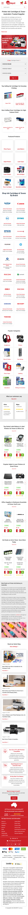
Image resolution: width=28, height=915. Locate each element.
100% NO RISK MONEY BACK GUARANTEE (14, 811)
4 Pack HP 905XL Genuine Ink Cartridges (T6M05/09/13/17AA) (8, 560)
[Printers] (20, 338)
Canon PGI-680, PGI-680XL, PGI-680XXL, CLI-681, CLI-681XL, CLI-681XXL (20, 104)
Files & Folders (7, 359)
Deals (2, 829)
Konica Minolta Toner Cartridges (7, 268)
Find (13, 78)
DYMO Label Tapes (20, 225)
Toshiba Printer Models (7, 322)
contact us (18, 614)
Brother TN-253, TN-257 (20, 128)
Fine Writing (20, 359)
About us (3, 821)
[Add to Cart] (10, 455)
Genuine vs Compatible (7, 857)
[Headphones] (7, 338)
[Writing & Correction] (20, 381)
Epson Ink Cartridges (7, 238)
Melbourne (5, 897)
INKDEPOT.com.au (18, 907)
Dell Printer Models (7, 223)
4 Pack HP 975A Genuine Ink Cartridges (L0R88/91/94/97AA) (20, 560)
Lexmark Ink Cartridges (20, 281)
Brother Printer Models (7, 208)
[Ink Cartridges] (21, 169)
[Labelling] (20, 367)
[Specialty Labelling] (21, 182)
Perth (14, 897)
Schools (3, 831)
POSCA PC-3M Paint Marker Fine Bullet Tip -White (20, 520)
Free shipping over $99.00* (15, 840)
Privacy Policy (18, 825)
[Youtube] (15, 844)
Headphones (7, 345)
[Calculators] (7, 381)
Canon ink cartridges (12, 891)
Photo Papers (7, 149)
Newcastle (13, 899)
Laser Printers (7, 174)
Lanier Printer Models (7, 279)
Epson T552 (8, 103)
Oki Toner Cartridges (7, 295)
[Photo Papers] (7, 144)
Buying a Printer (7, 855)
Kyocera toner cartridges (15, 894)
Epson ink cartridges (12, 892)
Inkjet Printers (7, 161)
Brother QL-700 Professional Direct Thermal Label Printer (20, 445)
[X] (11, 844)
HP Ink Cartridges (20, 251)
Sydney (22, 896)
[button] (26, 42)
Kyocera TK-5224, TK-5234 (8, 128)
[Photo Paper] (7, 367)
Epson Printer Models (7, 236)
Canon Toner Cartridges (20, 212)
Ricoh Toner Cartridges (20, 297)
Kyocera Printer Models (20, 264)
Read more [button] (4, 31)
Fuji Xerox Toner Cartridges (20, 238)
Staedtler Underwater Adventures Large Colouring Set (8, 521)
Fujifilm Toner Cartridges (7, 251)
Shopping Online (18, 857)
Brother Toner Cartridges (7, 212)
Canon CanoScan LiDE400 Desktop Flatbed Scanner (8, 483)
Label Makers (20, 149)
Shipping (3, 825)
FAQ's (14, 859)
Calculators (7, 387)
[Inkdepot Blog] (19, 844)
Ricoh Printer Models (21, 294)
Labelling (20, 373)
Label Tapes (21, 161)
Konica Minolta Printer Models (7, 265)
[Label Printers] (21, 144)
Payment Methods (19, 833)
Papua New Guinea (7, 902)
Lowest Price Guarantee (18, 855)
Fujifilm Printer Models (7, 249)
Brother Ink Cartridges (7, 210)
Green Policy (17, 823)
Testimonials (4, 833)
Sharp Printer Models (21, 309)
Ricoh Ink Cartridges (21, 295)
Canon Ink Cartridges (21, 210)
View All (14, 431)
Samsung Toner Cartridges (7, 310)
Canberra (8, 899)
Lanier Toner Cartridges (7, 281)
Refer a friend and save (20, 831)
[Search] (24, 7)
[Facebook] (7, 844)
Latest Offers (17, 821)
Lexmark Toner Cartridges (21, 282)
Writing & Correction (20, 387)
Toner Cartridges (7, 187)
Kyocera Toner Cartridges (21, 265)
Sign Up (14, 798)
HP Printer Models (20, 249)
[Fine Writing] (20, 353)
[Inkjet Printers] (7, 157)
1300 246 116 (14, 838)
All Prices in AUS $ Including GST (14, 809)
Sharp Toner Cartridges (20, 310)
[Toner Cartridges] (7, 182)
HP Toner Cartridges (21, 252)
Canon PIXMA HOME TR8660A (20, 482)
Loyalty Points (4, 835)
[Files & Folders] (7, 353)
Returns (3, 827)
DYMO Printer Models (21, 223)
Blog (24, 857)
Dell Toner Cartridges (7, 225)
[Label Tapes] (21, 157)
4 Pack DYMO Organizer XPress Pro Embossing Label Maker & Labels (8, 446)
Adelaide (18, 897)
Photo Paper (7, 373)
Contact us (3, 823)
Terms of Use (17, 827)
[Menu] (2, 3)
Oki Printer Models (7, 294)
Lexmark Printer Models (20, 279)
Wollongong (9, 901)
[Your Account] (25, 3)
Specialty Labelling (21, 187)
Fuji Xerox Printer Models (21, 236)
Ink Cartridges (20, 174)
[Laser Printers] (7, 169)
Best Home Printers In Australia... (10, 739)
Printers (20, 345)
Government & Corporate (20, 829)
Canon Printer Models (20, 208)
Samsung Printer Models (7, 309)
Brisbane (10, 897)
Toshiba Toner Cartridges (7, 323)
